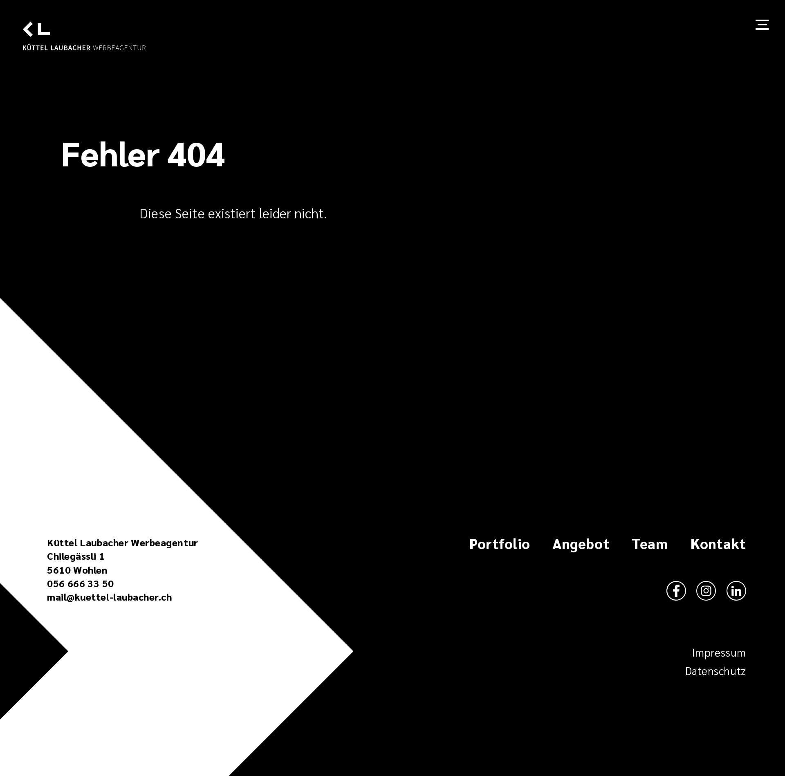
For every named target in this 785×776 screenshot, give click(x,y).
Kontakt (718, 544)
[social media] (676, 591)
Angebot (581, 544)
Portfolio (499, 544)
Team (650, 544)
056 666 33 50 (80, 583)
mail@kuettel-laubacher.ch (109, 596)
